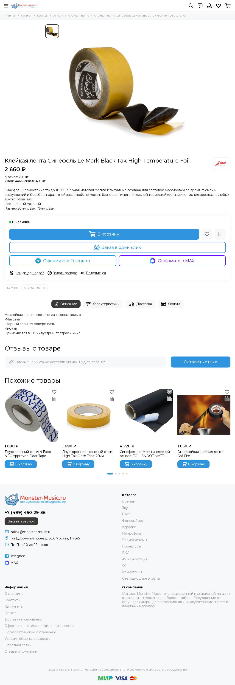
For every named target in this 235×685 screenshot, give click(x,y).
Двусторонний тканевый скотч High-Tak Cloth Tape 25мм (87, 454)
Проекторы (131, 546)
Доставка (144, 304)
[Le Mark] (221, 164)
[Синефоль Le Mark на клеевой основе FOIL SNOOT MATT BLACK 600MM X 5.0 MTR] (146, 415)
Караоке (129, 527)
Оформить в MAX (176, 260)
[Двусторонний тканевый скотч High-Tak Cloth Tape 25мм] (88, 415)
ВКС (125, 553)
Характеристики (106, 304)
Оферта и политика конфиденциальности (39, 626)
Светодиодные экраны (141, 578)
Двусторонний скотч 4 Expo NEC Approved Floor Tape (28, 454)
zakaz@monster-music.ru (30, 532)
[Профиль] (209, 5)
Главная (10, 15)
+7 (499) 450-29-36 (25, 512)
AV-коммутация (134, 559)
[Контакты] (200, 5)
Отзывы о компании (21, 651)
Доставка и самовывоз (23, 619)
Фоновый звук (133, 521)
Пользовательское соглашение (30, 632)
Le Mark (58, 15)
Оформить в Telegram (66, 260)
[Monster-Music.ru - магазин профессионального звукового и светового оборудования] (24, 5)
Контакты (12, 600)
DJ (124, 566)
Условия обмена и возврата (27, 639)
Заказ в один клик (121, 247)
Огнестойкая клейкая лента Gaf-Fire (200, 454)
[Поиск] (191, 5)
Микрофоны (132, 533)
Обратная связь (18, 645)
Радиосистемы (134, 540)
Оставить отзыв (200, 362)
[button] (110, 473)
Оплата (174, 304)
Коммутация (132, 572)
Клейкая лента (78, 15)
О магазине (14, 594)
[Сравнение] (220, 234)
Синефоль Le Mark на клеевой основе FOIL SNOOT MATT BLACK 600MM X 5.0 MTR (145, 454)
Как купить (13, 606)
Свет (126, 514)
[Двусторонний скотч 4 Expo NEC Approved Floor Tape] (31, 415)
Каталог (26, 15)
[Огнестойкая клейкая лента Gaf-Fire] (203, 415)
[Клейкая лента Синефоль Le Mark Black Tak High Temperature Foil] (125, 88)
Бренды (42, 15)
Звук (126, 508)
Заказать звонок (21, 521)
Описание (68, 304)
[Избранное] (207, 234)
